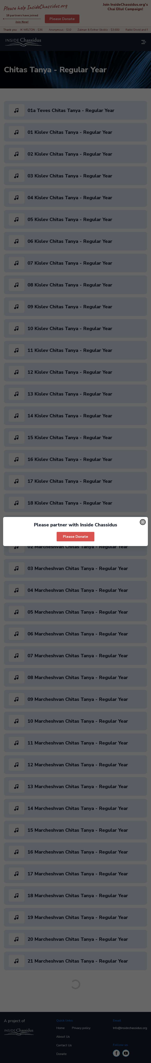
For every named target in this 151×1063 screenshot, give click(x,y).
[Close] (142, 522)
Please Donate (75, 536)
